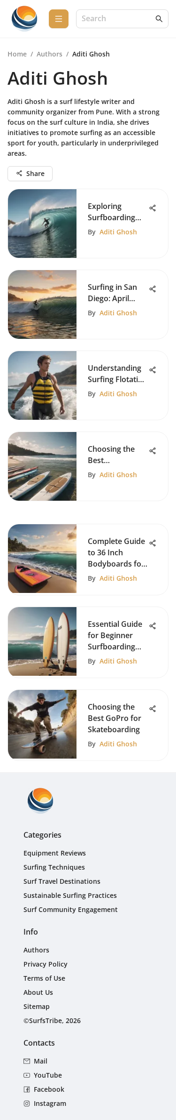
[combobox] (117, 19)
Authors (49, 53)
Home (17, 53)
